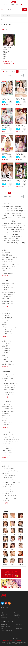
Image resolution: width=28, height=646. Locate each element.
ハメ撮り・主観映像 (8, 292)
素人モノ (6, 381)
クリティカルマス (7, 446)
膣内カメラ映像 (7, 299)
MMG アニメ (6, 455)
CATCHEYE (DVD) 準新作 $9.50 (10, 221)
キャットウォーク (8, 468)
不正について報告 (5, 626)
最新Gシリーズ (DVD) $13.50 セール (11, 206)
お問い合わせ (19, 624)
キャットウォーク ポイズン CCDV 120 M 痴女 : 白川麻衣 (6, 153)
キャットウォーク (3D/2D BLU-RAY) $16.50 (13, 225)
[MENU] (26, 19)
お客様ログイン (5, 615)
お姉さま (6, 350)
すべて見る (5, 503)
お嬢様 (4, 359)
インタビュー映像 (8, 392)
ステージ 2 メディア (9, 480)
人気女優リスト (7, 61)
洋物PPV (16, 613)
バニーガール (6, 331)
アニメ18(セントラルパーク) (10, 439)
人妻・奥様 (6, 352)
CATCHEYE (6, 489)
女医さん (5, 324)
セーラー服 (6, 313)
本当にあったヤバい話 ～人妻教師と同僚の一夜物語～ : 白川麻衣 (7, 126)
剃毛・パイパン (7, 303)
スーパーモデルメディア (10, 471)
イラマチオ (6, 296)
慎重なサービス (19, 628)
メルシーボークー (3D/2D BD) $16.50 (12, 232)
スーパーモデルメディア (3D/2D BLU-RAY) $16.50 (13, 243)
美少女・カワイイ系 (8, 266)
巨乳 (4, 420)
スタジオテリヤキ (8, 477)
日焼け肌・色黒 (7, 273)
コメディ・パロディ (8, 394)
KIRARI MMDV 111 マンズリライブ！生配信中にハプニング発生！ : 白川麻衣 (21, 181)
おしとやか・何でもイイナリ (11, 362)
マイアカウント (19, 626)
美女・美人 (6, 268)
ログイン (5, 4)
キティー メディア (8, 452)
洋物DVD (3, 613)
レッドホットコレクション (10, 498)
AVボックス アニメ (8, 437)
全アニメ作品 (7, 406)
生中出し (6, 285)
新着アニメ (6, 404)
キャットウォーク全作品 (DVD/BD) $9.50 (13, 229)
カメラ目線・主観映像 (9, 390)
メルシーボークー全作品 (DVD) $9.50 (12, 236)
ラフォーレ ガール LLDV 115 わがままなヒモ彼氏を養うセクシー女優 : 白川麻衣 (21, 153)
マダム (5, 357)
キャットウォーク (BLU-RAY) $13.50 (12, 227)
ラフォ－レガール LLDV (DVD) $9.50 (11, 213)
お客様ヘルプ (14, 4)
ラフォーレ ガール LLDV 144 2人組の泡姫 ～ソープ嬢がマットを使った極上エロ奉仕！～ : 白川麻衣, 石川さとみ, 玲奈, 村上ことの (6, 98)
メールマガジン (18, 617)
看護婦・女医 (6, 413)
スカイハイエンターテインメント (12, 496)
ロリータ (6, 343)
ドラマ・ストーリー (8, 385)
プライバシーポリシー (6, 630)
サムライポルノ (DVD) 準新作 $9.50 (11, 223)
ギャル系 (6, 348)
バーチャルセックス (8, 374)
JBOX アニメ (6, 450)
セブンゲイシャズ (7, 434)
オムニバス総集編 (8, 411)
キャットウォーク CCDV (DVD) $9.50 (12, 208)
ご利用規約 (4, 617)
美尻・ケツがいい (8, 259)
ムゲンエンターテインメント (11, 482)
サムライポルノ (7, 493)
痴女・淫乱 (6, 346)
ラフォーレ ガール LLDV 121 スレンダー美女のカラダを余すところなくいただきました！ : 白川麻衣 (21, 126)
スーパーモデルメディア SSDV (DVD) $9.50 (13, 211)
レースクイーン (7, 333)
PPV (9, 10)
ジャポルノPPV (17, 611)
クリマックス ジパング (9, 491)
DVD (2, 10)
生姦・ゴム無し (8, 283)
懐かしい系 (6, 376)
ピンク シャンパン (8, 486)
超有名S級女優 (7, 252)
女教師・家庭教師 (8, 318)
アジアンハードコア (8, 387)
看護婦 (5, 322)
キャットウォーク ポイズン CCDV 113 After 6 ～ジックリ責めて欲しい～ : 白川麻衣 (7, 181)
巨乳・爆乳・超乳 (8, 255)
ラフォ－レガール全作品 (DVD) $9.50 (12, 240)
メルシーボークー (8, 484)
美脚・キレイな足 (8, 262)
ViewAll (4, 275)
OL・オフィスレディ (9, 327)
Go (22, 75)
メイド (5, 320)
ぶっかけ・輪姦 (7, 294)
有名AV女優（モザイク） (9, 383)
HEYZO (5, 473)
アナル (4, 418)
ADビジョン (6, 443)
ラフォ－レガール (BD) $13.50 (10, 238)
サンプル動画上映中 (8, 409)
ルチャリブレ (6, 500)
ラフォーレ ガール (8, 475)
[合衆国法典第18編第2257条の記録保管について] (14, 641)
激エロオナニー (7, 301)
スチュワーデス (7, 329)
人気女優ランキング (8, 63)
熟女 (4, 355)
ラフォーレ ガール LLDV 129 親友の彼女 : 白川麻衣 (21, 98)
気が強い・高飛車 (8, 364)
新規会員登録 (17, 615)
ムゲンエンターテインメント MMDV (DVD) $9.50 (13, 218)
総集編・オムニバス (8, 378)
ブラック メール (7, 422)
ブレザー (5, 315)
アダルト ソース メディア (10, 441)
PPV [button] (7, 29)
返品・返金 (4, 628)
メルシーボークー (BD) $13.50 (10, 234)
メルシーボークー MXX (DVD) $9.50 (11, 215)
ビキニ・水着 (6, 424)
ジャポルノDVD (5, 611)
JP (23, 4)
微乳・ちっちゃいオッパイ (10, 264)
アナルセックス (7, 287)
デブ (4, 271)
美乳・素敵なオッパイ (9, 257)
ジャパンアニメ (7, 448)
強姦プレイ (6, 415)
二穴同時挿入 (7, 290)
